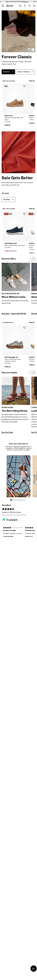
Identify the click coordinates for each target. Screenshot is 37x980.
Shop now (15, 1)
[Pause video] (33, 49)
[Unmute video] (29, 49)
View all (31, 81)
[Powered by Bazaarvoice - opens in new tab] (18, 500)
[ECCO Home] (9, 5)
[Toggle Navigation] (3, 5)
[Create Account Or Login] (24, 5)
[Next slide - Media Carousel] (34, 475)
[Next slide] (33, 258)
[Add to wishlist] (24, 86)
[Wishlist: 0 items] (29, 5)
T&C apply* (5, 193)
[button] (18, 31)
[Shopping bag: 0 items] (34, 5)
